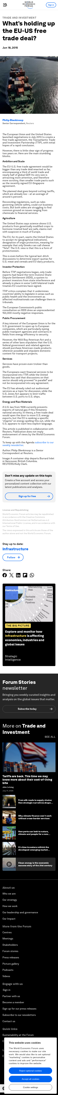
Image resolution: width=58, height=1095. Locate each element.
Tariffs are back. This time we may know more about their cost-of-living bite (27, 779)
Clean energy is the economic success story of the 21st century (35, 864)
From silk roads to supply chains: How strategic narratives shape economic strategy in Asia (35, 803)
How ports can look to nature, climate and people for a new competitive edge (33, 834)
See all (50, 736)
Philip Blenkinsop (12, 120)
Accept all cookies (30, 1079)
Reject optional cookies (30, 1070)
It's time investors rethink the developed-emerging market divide (33, 850)
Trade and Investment (19, 17)
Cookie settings (30, 1087)
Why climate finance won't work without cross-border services (35, 817)
